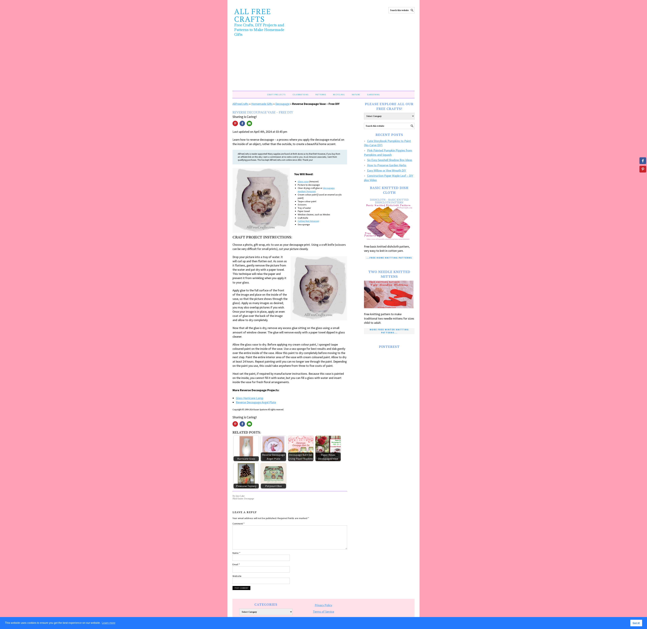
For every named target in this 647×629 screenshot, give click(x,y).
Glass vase (303, 181)
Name (236, 552)
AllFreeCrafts (241, 104)
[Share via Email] (249, 123)
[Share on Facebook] (242, 123)
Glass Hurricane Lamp (249, 398)
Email (236, 564)
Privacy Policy (323, 605)
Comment (239, 523)
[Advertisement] (323, 65)
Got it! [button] (636, 623)
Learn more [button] (108, 622)
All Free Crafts (252, 15)
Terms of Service (323, 611)
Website (237, 576)
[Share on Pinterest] (235, 123)
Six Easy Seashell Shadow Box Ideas (389, 160)
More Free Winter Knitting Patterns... (389, 331)
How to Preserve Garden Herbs (386, 165)
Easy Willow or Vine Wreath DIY (386, 170)
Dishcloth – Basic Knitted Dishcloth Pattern (389, 201)
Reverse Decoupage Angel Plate (256, 402)
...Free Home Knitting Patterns (389, 257)
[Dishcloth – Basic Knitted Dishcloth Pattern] (389, 222)
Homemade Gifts (262, 104)
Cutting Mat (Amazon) (308, 221)
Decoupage (282, 104)
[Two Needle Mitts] (389, 294)
